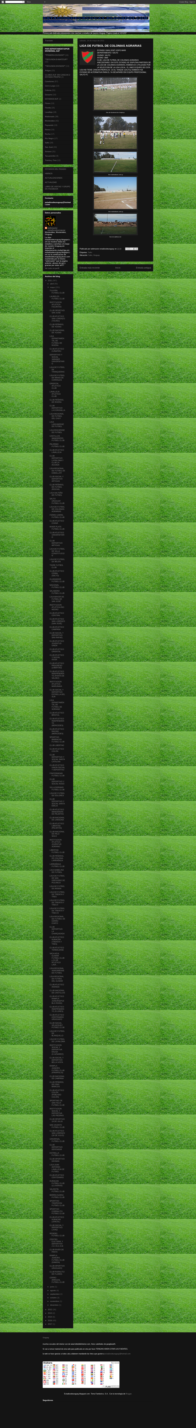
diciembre (54, 1305)
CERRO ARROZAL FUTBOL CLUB (57, 1280)
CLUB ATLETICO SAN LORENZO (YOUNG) (57, 318)
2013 (50, 1313)
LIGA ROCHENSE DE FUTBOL (57, 431)
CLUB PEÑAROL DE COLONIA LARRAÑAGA (57, 858)
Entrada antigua (143, 268)
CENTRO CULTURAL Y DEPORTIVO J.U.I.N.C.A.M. (57, 1242)
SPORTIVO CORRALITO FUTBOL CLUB (57, 1211)
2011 (50, 280)
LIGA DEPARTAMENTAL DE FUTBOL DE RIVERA (57, 340)
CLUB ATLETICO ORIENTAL (57, 650)
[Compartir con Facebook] (134, 249)
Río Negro (49, 138)
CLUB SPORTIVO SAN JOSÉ (57, 311)
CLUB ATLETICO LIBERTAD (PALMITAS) (57, 825)
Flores (47, 103)
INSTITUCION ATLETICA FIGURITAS (56, 304)
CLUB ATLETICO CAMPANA (57, 628)
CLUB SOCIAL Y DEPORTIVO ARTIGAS (56, 478)
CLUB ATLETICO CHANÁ (57, 522)
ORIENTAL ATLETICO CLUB (55, 385)
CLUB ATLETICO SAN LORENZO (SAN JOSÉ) (57, 621)
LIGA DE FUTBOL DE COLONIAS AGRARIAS (57, 509)
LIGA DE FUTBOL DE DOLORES (57, 794)
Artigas (48, 70)
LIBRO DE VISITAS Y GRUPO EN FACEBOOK (57, 187)
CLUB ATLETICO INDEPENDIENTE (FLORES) (57, 1009)
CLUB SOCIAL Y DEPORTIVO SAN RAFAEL (56, 635)
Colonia (48, 90)
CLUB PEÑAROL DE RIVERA (57, 401)
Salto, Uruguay (94, 255)
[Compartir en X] (131, 249)
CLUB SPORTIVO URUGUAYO (57, 1267)
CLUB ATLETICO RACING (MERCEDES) (57, 731)
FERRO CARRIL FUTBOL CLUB (57, 516)
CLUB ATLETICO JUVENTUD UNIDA (57, 643)
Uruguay (46, 1338)
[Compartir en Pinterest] (136, 249)
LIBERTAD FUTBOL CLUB (57, 851)
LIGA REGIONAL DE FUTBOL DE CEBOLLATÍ (57, 470)
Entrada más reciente (90, 268)
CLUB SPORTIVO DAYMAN (57, 1160)
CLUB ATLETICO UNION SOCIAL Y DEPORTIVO (57, 767)
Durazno (48, 95)
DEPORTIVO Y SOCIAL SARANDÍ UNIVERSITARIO (57, 359)
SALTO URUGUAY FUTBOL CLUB (57, 501)
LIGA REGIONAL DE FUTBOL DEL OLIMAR (57, 978)
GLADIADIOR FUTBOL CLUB (57, 580)
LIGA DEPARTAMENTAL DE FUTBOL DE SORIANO (57, 704)
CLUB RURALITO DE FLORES (57, 1273)
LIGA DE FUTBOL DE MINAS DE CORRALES (57, 377)
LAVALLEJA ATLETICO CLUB (55, 394)
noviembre (55, 1301)
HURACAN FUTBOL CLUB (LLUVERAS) (57, 1183)
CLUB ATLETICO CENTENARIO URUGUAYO (57, 1017)
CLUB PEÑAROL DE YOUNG (57, 325)
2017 (50, 1324)
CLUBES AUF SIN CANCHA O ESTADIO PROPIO (57, 76)
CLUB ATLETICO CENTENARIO (57, 1176)
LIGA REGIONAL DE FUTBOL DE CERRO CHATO (57, 919)
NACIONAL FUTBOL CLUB (57, 586)
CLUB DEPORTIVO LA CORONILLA (57, 408)
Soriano (48, 151)
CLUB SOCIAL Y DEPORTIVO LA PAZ (56, 1227)
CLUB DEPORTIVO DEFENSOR (56, 1147)
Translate (49, 40)
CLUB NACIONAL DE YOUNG (57, 331)
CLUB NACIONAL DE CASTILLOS (57, 991)
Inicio (117, 268)
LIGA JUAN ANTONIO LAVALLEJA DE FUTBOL (57, 1168)
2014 (50, 1317)
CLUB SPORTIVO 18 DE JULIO (57, 1120)
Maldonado (49, 116)
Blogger (128, 1394)
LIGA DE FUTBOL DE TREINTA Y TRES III (57, 910)
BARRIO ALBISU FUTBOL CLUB (57, 1196)
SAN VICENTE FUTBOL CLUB (57, 1126)
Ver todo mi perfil (52, 268)
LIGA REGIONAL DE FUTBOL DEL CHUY (57, 416)
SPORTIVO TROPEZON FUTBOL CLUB (57, 1203)
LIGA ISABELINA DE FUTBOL (57, 871)
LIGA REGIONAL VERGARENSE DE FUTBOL (57, 970)
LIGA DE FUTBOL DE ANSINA (57, 887)
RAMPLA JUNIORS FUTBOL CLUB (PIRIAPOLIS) (57, 1069)
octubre (53, 1298)
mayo (52, 287)
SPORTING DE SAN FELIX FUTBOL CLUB (57, 1102)
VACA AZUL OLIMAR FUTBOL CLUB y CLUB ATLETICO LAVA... (57, 959)
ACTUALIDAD (51, 182)
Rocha (47, 134)
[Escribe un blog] (129, 249)
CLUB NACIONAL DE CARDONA (57, 819)
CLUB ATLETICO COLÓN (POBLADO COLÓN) (57, 1093)
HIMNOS (48, 173)
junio (52, 1287)
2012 (50, 1309)
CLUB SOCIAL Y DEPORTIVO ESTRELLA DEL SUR (57, 693)
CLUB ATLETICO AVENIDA (57, 985)
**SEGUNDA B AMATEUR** (56, 59)
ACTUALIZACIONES (53, 178)
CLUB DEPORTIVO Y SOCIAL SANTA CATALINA (57, 758)
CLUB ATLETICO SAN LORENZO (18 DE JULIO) (57, 1133)
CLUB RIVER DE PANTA (57, 1251)
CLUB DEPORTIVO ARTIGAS (56, 543)
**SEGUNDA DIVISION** (55, 66)
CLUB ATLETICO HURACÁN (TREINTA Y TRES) (57, 940)
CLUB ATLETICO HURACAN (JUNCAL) (57, 1219)
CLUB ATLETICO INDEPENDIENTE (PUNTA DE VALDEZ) (57, 674)
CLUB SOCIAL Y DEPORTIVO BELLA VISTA (56, 1060)
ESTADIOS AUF (51, 99)
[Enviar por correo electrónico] (126, 249)
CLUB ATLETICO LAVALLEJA (57, 451)
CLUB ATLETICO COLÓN (57, 750)
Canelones (49, 81)
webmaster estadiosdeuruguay (56, 229)
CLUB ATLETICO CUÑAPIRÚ (57, 350)
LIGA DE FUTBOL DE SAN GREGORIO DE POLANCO (57, 879)
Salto (90, 252)
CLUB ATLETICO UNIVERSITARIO (57, 535)
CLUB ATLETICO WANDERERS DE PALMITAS (57, 811)
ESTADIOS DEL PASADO (55, 169)
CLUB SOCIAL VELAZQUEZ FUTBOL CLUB (57, 1025)
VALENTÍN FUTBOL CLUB (57, 1190)
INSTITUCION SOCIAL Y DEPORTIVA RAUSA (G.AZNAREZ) (57, 1049)
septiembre (55, 1294)
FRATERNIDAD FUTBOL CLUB (57, 774)
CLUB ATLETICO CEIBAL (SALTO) (57, 573)
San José (49, 147)
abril (52, 284)
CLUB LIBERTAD (57, 745)
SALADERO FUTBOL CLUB (57, 592)
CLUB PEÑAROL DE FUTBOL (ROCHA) (57, 487)
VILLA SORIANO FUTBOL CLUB (57, 788)
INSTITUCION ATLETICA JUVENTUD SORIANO (56, 843)
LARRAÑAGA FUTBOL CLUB (57, 865)
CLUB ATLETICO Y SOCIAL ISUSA (57, 657)
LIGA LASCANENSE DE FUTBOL (57, 424)
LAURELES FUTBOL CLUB (57, 297)
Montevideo (50, 121)
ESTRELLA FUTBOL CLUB (57, 1154)
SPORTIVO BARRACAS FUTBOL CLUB (57, 739)
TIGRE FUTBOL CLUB (56, 566)
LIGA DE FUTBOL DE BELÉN (57, 560)
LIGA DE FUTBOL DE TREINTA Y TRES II (57, 902)
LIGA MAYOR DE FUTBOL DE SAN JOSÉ (57, 599)
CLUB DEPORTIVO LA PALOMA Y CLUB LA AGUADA (56, 460)
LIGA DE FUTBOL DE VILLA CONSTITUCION (57, 552)
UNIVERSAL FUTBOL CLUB (57, 1140)
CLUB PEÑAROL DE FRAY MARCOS (57, 1084)
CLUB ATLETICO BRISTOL (57, 714)
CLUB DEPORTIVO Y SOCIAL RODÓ (57, 781)
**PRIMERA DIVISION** (55, 55)
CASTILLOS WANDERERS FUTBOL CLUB (57, 438)
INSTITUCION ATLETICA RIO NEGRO (57, 607)
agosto (53, 1290)
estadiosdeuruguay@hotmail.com (118, 1354)
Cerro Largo (50, 86)
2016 (50, 1320)
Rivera (47, 130)
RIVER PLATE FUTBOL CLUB (57, 528)
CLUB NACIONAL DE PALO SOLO (57, 834)
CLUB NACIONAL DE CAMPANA (57, 1077)
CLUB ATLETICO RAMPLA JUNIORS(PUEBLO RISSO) (57, 999)
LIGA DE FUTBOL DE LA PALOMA (57, 1040)
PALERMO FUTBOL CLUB (57, 445)
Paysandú (49, 125)
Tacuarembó (50, 156)
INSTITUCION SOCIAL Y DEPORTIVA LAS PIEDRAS (57, 1112)
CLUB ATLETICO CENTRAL (57, 614)
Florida (48, 108)
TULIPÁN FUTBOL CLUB (57, 291)
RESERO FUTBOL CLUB (57, 1234)
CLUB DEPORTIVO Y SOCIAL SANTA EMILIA (57, 802)
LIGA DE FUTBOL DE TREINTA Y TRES (57, 894)
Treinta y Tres (51, 160)
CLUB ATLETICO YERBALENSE (57, 949)
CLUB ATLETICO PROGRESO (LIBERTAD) (57, 665)
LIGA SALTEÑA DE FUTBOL (56, 494)
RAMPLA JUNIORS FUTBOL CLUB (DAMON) (57, 1258)
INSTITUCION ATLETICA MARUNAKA (56, 684)
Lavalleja (48, 112)
